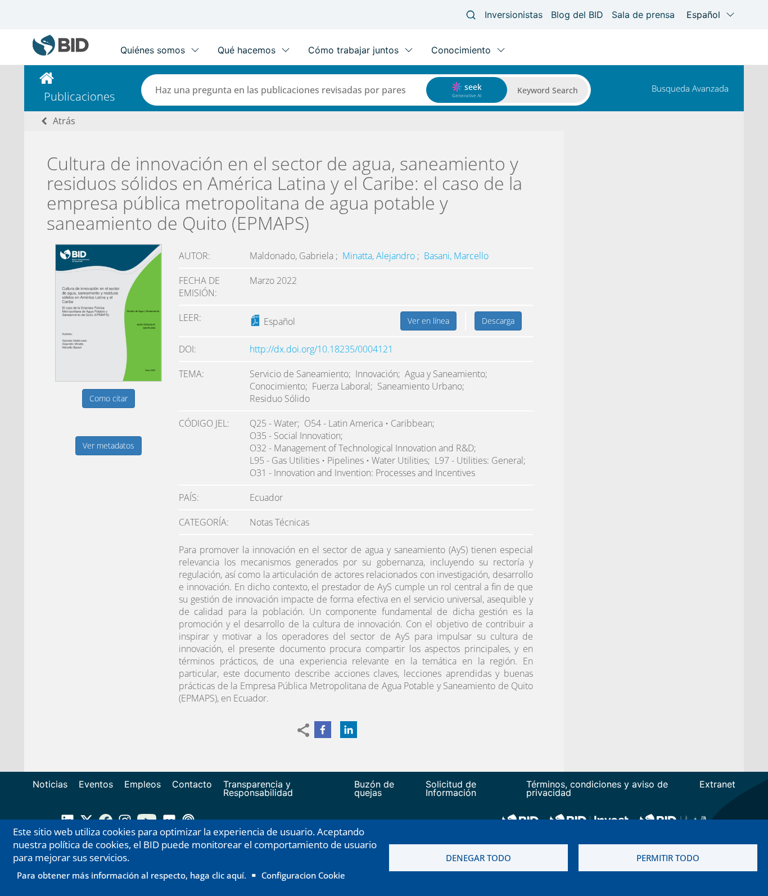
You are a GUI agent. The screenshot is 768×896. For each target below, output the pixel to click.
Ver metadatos (108, 445)
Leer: (190, 317)
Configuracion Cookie (303, 875)
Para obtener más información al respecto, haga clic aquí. (131, 875)
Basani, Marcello (456, 256)
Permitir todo (667, 857)
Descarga (498, 320)
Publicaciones (79, 96)
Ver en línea (428, 320)
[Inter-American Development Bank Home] (61, 53)
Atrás (64, 121)
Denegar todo (478, 857)
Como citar (108, 398)
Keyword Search (547, 90)
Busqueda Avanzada (690, 88)
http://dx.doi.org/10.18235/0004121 (321, 349)
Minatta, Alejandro (379, 256)
